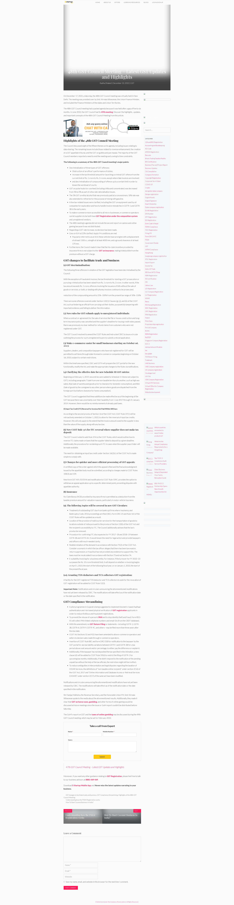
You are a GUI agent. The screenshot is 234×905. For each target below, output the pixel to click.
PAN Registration (151, 315)
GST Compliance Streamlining (107, 795)
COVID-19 (149, 184)
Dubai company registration (154, 207)
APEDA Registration (152, 152)
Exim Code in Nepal (151, 223)
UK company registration (153, 370)
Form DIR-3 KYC (150, 236)
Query (70, 740)
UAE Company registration (154, 367)
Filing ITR (148, 233)
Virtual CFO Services (152, 383)
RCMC (147, 331)
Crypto (147, 188)
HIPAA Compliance (151, 250)
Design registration (151, 194)
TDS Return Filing (151, 357)
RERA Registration (151, 334)
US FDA (148, 376)
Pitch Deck (148, 321)
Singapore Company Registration (156, 341)
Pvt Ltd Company (150, 328)
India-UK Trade (150, 269)
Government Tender (151, 243)
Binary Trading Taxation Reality (155, 158)
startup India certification (153, 347)
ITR (146, 282)
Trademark (148, 360)
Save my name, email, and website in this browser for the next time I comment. (97, 882)
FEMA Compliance (151, 227)
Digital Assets (150, 197)
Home (97, 2)
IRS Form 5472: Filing (152, 272)
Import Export (150, 263)
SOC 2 (147, 344)
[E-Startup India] (69, 2)
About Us (107, 2)
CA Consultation (150, 171)
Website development (152, 392)
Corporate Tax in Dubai (153, 181)
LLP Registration (150, 295)
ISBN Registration (151, 275)
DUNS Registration (151, 211)
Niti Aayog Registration (153, 305)
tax (146, 350)
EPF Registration (151, 217)
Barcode (148, 155)
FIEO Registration (151, 230)
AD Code (148, 149)
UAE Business (150, 363)
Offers (117, 2)
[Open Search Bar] (167, 2)
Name (70, 731)
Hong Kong (149, 253)
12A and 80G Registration (154, 142)
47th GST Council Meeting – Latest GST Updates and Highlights (95, 767)
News (147, 302)
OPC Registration (151, 311)
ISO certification (150, 279)
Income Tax (148, 266)
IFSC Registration (151, 259)
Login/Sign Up (157, 2)
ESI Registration (150, 220)
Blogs (146, 2)
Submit (102, 757)
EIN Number (149, 214)
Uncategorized (150, 373)
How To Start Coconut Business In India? (79, 802)
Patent (147, 318)
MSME (147, 298)
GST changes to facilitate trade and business (81, 795)
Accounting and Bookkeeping (155, 145)
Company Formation (152, 175)
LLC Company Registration (154, 292)
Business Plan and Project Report (156, 165)
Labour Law (149, 285)
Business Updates (151, 168)
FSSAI (147, 240)
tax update (148, 354)
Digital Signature (151, 201)
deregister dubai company (153, 191)
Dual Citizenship (150, 204)
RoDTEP (148, 337)
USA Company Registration (154, 380)
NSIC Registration (151, 308)
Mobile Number (108, 731)
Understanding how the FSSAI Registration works (83, 800)
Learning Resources (132, 2)
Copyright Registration (153, 178)
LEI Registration (150, 289)
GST (132, 83)
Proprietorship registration (154, 324)
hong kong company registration (156, 256)
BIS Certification (150, 162)
